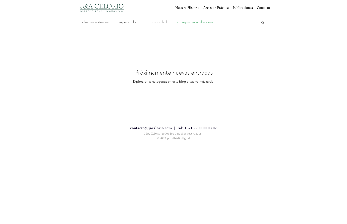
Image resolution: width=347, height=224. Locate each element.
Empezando (126, 22)
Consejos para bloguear (194, 22)
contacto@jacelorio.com (151, 128)
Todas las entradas (94, 22)
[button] (263, 23)
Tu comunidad (155, 22)
